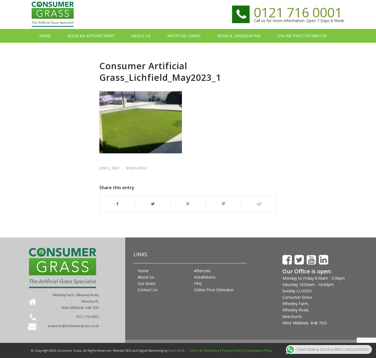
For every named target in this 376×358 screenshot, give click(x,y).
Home (143, 270)
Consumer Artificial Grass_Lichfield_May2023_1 (160, 71)
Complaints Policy (259, 350)
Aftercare (202, 270)
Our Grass (147, 283)
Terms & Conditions (204, 350)
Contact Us (147, 289)
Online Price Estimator (214, 289)
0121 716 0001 (298, 12)
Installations (205, 277)
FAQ (198, 283)
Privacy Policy (232, 350)
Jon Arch (139, 167)
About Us (146, 277)
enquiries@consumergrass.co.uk (73, 326)
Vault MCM (176, 350)
